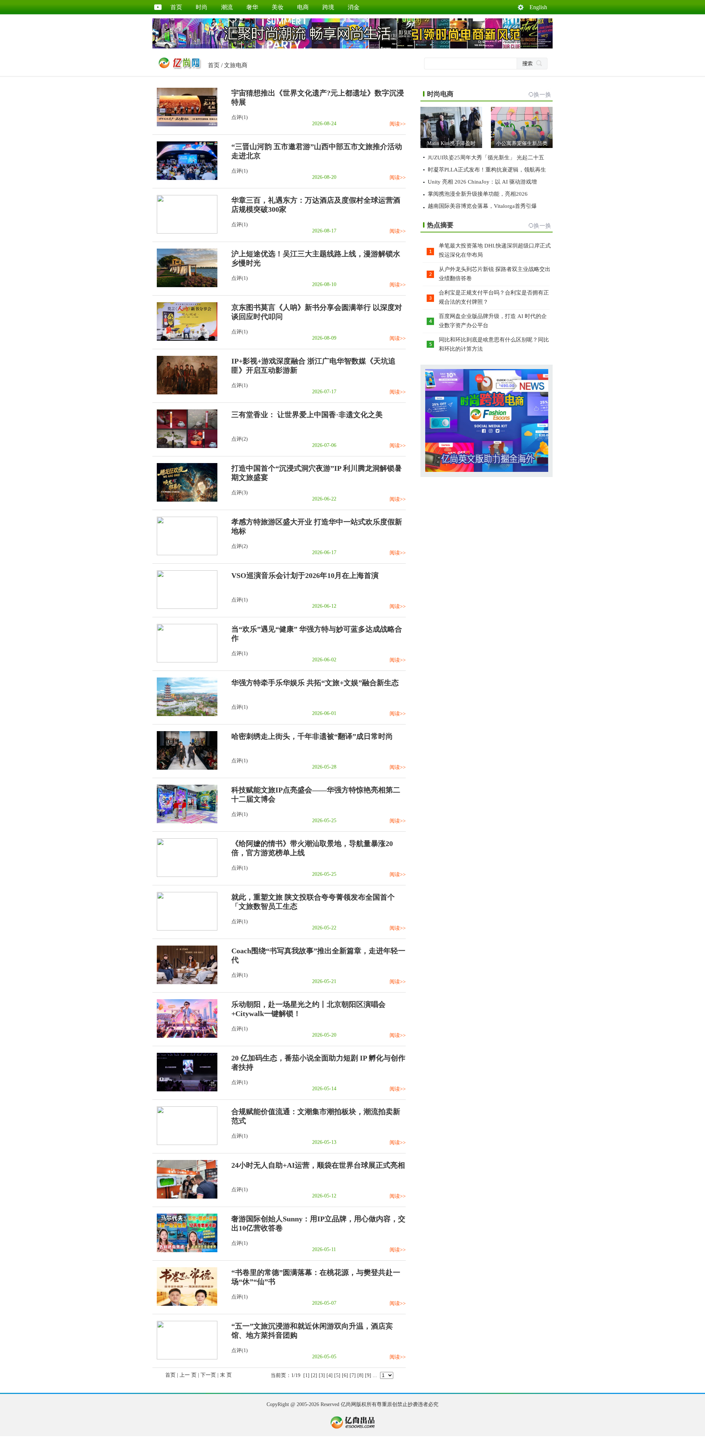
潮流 (227, 7)
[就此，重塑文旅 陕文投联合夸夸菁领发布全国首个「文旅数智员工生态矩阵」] (184, 929)
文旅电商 (235, 65)
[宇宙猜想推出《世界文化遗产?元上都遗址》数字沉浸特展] (184, 124)
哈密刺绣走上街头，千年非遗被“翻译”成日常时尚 (312, 736)
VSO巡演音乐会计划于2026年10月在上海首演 (305, 575)
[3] (322, 1375)
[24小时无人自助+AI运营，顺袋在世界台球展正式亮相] (184, 1197)
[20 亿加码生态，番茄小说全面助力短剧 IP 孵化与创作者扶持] (184, 1089)
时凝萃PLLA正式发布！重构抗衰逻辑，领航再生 (487, 170)
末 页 (226, 1375)
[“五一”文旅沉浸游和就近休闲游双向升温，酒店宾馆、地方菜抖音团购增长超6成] (184, 1358)
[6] (345, 1375)
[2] (314, 1375)
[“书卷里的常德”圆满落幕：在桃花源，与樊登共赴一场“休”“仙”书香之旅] (184, 1304)
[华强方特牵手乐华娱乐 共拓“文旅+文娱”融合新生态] (184, 714)
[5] (337, 1375)
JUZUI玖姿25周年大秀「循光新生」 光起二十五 (486, 157)
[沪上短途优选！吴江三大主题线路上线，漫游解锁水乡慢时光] (184, 285)
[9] (368, 1375)
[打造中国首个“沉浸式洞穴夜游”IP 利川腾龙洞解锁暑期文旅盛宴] (184, 500)
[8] (360, 1375)
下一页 (208, 1375)
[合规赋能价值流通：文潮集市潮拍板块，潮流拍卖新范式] (184, 1143)
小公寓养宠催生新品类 (521, 143)
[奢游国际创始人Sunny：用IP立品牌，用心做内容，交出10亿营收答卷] (184, 1250)
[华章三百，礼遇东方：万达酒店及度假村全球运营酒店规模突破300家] (184, 232)
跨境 (328, 7)
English (538, 7)
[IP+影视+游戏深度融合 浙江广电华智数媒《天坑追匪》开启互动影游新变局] (184, 392)
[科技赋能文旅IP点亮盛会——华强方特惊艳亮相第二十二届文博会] (184, 821)
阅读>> (398, 124)
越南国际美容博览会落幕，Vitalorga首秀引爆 (482, 206)
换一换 (542, 94)
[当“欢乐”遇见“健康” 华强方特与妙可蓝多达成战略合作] (184, 661)
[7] (353, 1375)
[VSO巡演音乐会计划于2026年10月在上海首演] (184, 607)
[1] (306, 1375)
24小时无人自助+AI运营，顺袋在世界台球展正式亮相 (318, 1165)
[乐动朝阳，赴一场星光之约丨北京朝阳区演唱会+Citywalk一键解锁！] (184, 1036)
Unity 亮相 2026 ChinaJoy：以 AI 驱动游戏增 (482, 182)
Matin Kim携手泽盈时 (451, 143)
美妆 (277, 7)
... (375, 1375)
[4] (329, 1375)
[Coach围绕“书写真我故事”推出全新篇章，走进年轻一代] (184, 982)
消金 (353, 7)
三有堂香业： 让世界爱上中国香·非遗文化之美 (307, 415)
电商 (303, 7)
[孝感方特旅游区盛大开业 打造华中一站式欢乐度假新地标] (184, 553)
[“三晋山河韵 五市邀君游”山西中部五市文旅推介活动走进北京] (184, 178)
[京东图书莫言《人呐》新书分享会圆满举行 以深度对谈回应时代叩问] (184, 339)
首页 (176, 7)
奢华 (252, 7)
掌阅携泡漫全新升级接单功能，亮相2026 (478, 194)
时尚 (201, 7)
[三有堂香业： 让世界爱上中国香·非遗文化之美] (184, 446)
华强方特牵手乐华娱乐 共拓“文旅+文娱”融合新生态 (315, 683)
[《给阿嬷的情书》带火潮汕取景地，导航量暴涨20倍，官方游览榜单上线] (184, 875)
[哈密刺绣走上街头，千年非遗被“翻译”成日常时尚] (184, 768)
